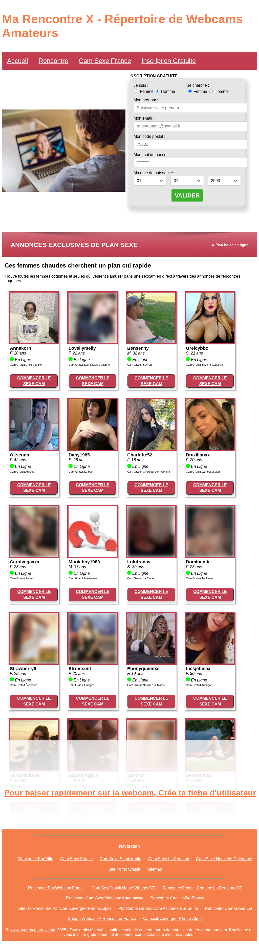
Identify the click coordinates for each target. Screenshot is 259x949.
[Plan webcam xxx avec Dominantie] (210, 555)
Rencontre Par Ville (35, 859)
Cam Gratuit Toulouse (199, 578)
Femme (147, 91)
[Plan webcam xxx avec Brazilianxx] (210, 448)
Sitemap (154, 869)
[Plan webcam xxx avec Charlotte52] (151, 448)
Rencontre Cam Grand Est (228, 908)
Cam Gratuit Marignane (83, 578)
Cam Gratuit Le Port (81, 471)
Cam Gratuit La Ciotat (140, 578)
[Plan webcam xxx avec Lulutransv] (151, 555)
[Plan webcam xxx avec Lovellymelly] (93, 342)
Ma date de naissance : (154, 173)
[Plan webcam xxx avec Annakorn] (34, 342)
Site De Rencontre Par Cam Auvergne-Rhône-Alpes (65, 908)
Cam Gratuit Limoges (82, 685)
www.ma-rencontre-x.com (32, 930)
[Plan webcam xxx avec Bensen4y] (151, 342)
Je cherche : (198, 85)
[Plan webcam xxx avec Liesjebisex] (210, 662)
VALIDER (187, 195)
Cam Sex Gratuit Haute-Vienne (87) (123, 888)
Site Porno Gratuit (124, 869)
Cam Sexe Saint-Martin (120, 859)
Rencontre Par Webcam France (56, 888)
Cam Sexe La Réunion (168, 859)
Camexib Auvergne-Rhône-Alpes (173, 918)
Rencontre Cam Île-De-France (177, 898)
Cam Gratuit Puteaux (23, 578)
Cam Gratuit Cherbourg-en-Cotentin (149, 471)
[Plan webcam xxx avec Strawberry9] (34, 662)
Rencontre (53, 60)
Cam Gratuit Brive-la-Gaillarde (204, 364)
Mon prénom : (146, 100)
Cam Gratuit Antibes (22, 471)
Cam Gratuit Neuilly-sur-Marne (146, 685)
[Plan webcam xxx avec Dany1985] (93, 448)
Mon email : (144, 118)
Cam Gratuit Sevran (139, 364)
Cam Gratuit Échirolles (23, 685)
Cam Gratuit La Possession (203, 471)
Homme (167, 91)
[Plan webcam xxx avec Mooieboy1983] (93, 555)
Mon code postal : (149, 136)
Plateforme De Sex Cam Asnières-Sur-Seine (158, 908)
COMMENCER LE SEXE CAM (34, 381)
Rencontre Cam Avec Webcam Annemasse (104, 898)
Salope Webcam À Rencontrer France (102, 918)
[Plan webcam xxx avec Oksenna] (34, 448)
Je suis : (141, 85)
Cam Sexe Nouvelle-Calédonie (224, 859)
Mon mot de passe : (151, 154)
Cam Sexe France (105, 60)
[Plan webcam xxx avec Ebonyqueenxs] (151, 662)
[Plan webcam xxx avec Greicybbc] (210, 342)
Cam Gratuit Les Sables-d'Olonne (89, 364)
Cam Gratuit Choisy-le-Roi (26, 364)
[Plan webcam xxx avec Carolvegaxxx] (34, 555)
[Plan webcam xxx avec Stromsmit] (93, 662)
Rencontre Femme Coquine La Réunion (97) (202, 888)
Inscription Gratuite (168, 60)
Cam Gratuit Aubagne (199, 685)
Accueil (17, 60)
